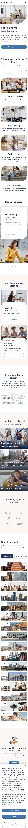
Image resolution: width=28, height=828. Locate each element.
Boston (4, 574)
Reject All (14, 817)
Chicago (4, 584)
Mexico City (5, 624)
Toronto (4, 674)
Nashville (4, 644)
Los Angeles (5, 614)
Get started (14, 762)
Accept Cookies (14, 810)
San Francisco (6, 694)
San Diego (5, 684)
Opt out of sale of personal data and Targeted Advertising (14, 824)
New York (5, 654)
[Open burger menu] (25, 2)
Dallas (4, 594)
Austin (4, 564)
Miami (4, 634)
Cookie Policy (6, 804)
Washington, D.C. (7, 714)
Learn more (14, 319)
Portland (4, 664)
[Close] (25, 766)
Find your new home (15, 47)
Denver (4, 604)
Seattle (4, 704)
